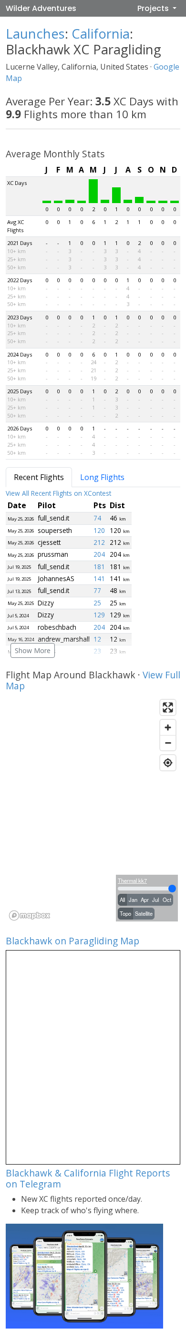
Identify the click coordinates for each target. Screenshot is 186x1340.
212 (99, 542)
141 (99, 578)
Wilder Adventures (41, 8)
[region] (93, 809)
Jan (133, 899)
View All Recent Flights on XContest (58, 493)
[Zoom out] (168, 742)
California (101, 33)
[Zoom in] (168, 727)
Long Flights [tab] (102, 477)
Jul (155, 899)
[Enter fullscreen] (168, 707)
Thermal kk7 (132, 880)
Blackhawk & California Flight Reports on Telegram (88, 1178)
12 (97, 639)
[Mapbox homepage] (30, 915)
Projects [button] (154, 8)
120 (99, 530)
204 (99, 554)
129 (99, 614)
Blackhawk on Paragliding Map (72, 940)
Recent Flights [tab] (39, 477)
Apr (145, 899)
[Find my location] (168, 762)
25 (97, 602)
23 (97, 650)
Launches (35, 33)
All (122, 899)
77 (97, 590)
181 (99, 566)
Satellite (144, 913)
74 (97, 517)
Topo (125, 913)
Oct (167, 899)
